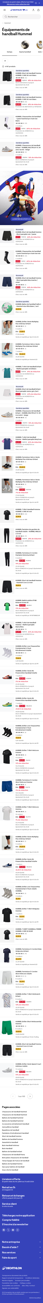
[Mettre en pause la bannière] (36, 3)
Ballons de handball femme (12, 1164)
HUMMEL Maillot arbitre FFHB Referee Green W (26, 601)
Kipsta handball (25, 52)
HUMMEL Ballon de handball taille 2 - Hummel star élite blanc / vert (28, 305)
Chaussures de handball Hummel (14, 1112)
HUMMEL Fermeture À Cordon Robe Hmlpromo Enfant (29, 950)
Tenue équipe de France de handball (15, 1161)
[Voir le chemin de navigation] (3, 23)
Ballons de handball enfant (12, 1151)
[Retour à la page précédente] (12, 1096)
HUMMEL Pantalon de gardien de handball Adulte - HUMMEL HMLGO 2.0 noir (28, 531)
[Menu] (4, 9)
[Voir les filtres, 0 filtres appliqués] (5, 60)
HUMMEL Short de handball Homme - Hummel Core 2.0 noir (29, 581)
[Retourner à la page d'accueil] (19, 10)
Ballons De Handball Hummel (12, 1121)
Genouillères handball (10, 1127)
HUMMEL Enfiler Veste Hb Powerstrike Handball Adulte (26, 672)
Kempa (9, 52)
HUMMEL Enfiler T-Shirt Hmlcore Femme (27, 751)
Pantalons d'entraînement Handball (15, 1133)
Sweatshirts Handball (10, 1142)
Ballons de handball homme (12, 1139)
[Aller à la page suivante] (30, 1096)
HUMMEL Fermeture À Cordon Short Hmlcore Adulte (27, 973)
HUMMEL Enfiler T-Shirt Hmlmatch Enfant (28, 995)
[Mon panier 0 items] (38, 9)
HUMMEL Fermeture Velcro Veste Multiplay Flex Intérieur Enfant (28, 345)
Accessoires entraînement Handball (15, 1124)
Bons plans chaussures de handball (15, 1158)
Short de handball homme (11, 1136)
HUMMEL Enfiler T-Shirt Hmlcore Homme (27, 808)
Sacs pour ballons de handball (13, 1167)
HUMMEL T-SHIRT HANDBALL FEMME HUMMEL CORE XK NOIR (29, 930)
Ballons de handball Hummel (12, 1118)
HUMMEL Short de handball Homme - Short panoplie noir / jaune (29, 233)
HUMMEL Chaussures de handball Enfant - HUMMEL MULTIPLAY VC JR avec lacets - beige (28, 147)
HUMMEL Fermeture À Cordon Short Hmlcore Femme (27, 781)
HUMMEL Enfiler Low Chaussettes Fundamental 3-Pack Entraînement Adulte (28, 648)
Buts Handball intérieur (10, 1145)
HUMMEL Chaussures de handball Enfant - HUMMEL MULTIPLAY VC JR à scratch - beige (28, 413)
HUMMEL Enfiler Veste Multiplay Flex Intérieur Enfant (27, 323)
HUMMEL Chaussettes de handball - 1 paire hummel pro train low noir (28, 252)
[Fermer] (39, 3)
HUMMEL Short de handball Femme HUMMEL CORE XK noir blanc (29, 74)
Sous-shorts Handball (10, 1170)
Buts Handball (7, 1148)
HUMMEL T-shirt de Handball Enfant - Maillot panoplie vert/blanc (29, 368)
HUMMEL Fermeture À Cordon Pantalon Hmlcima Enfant (27, 554)
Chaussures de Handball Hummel (14, 1115)
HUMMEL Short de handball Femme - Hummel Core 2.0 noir (29, 1045)
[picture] (7, 77)
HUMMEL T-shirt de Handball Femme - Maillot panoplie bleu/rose (29, 438)
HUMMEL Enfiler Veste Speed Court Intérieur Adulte (28, 1065)
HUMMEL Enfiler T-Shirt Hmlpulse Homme (28, 910)
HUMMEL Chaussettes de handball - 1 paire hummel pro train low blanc (28, 119)
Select (40, 52)
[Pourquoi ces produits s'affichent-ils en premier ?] (3, 66)
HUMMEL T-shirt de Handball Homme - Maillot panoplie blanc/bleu (26, 625)
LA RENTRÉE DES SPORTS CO (21, 219)
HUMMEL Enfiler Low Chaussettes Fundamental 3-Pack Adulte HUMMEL (28, 889)
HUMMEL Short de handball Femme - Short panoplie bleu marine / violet (29, 280)
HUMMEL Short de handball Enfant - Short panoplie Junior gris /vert (29, 390)
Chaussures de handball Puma (13, 1154)
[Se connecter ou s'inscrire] (33, 9)
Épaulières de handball (10, 1130)
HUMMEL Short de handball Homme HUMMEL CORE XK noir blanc (29, 98)
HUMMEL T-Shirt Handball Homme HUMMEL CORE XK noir (28, 510)
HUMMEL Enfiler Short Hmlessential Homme (29, 1023)
